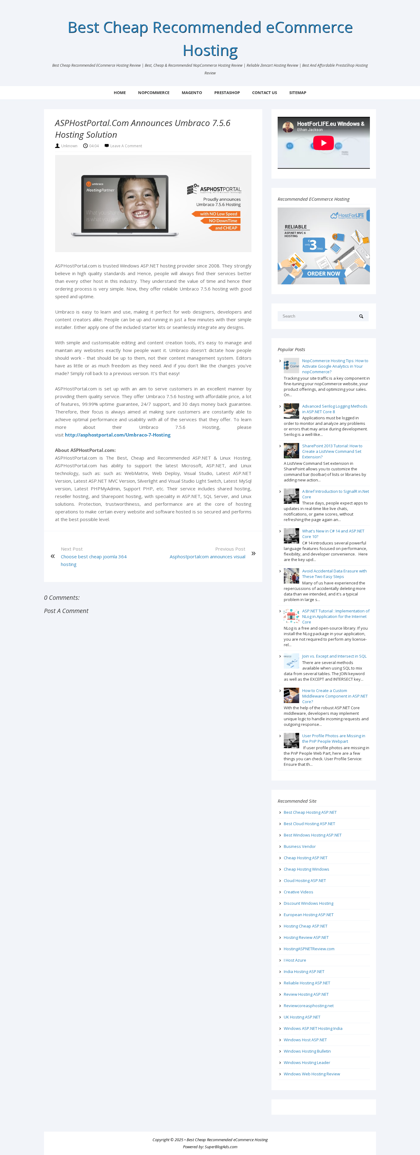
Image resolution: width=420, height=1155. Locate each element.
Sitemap (297, 92)
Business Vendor (300, 846)
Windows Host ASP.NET (305, 1039)
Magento (192, 92)
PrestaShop (227, 92)
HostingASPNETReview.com (309, 948)
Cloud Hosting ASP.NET (305, 880)
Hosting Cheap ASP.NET (305, 926)
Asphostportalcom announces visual (207, 556)
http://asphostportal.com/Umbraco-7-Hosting (117, 435)
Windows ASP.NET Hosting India (313, 1028)
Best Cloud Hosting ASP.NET (309, 823)
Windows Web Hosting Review (312, 1074)
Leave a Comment (126, 145)
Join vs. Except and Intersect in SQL (334, 656)
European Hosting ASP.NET (309, 914)
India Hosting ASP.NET (304, 971)
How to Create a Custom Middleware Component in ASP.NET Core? (335, 696)
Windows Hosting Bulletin (307, 1051)
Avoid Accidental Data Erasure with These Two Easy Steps (334, 573)
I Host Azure (295, 960)
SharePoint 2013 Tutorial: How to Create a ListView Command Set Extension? (332, 451)
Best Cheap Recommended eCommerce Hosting (227, 1139)
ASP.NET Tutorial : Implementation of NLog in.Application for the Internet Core (336, 616)
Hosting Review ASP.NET (306, 937)
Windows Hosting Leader (307, 1062)
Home (120, 92)
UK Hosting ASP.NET (302, 1017)
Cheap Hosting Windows (306, 869)
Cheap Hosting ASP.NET (305, 857)
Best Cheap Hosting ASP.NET (310, 812)
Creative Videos (298, 892)
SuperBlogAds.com (221, 1146)
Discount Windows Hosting (308, 903)
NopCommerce (153, 92)
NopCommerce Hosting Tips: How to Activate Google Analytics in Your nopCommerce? (335, 366)
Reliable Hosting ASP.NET (307, 983)
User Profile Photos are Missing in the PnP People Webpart (333, 738)
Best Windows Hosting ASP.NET (313, 835)
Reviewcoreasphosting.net (309, 1005)
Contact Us (264, 92)
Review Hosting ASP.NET (306, 994)
